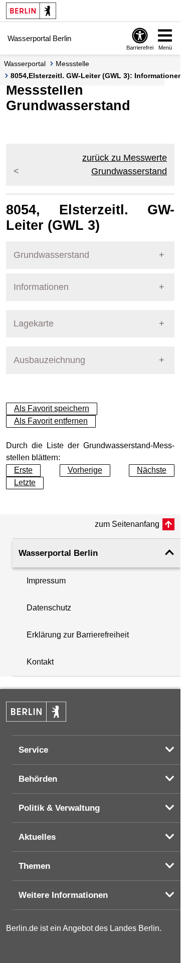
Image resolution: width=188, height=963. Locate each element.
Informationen (41, 287)
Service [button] (33, 750)
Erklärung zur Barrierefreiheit (78, 634)
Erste (23, 470)
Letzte (25, 482)
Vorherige (85, 470)
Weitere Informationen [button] (63, 895)
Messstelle (72, 64)
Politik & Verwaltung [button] (59, 808)
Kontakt (40, 662)
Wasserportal (25, 64)
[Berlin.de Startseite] (31, 11)
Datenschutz (49, 607)
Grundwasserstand (51, 255)
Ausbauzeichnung (49, 360)
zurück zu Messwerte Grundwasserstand (124, 164)
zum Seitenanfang (127, 524)
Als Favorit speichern (51, 408)
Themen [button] (34, 866)
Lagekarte (34, 323)
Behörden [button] (38, 779)
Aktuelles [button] (37, 837)
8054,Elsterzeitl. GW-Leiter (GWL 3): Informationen (96, 76)
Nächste (151, 470)
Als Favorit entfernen (51, 421)
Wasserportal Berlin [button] (58, 553)
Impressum (46, 580)
